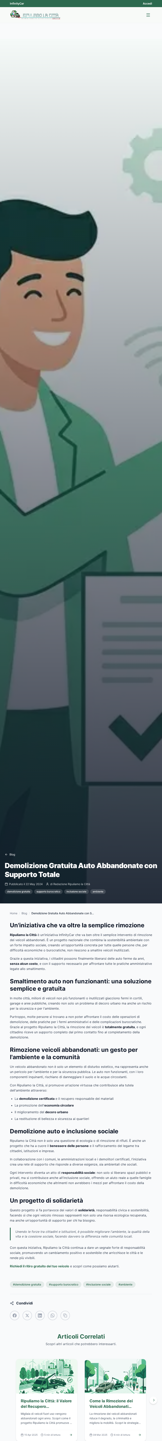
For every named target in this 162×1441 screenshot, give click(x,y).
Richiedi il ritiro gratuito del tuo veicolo (39, 1266)
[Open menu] (148, 15)
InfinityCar (17, 3)
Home (13, 913)
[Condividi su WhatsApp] (52, 1315)
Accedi (147, 3)
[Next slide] (153, 1400)
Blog (24, 913)
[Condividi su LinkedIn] (40, 1315)
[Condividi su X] (27, 1315)
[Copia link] (65, 1315)
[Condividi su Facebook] (14, 1315)
